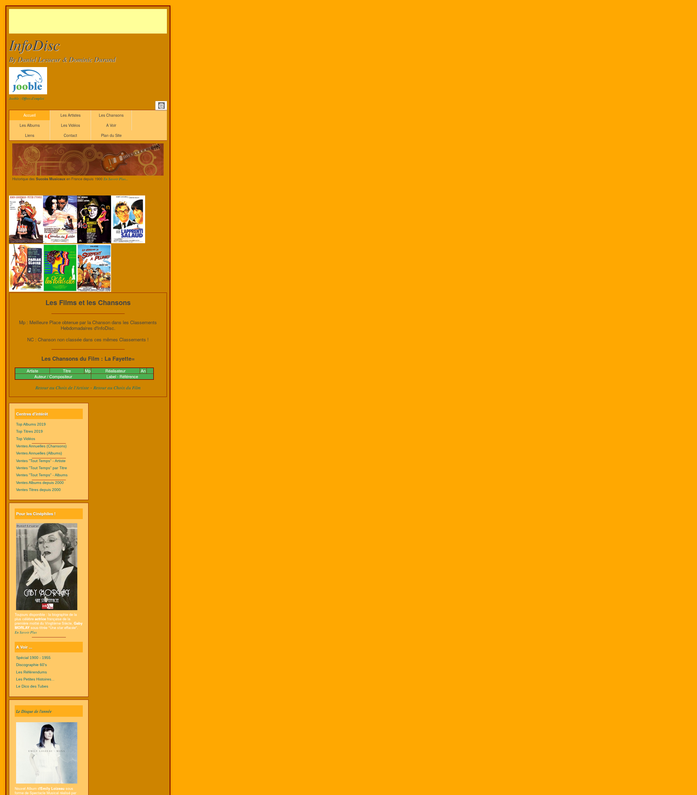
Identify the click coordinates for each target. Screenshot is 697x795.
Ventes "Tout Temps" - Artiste (41, 461)
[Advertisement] (108, 21)
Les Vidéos (70, 125)
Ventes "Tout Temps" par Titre (41, 468)
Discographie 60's (31, 665)
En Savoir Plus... (115, 178)
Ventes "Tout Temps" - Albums (42, 475)
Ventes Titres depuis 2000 (38, 490)
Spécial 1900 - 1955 (33, 658)
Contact (70, 135)
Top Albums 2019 (31, 424)
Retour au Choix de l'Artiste (62, 387)
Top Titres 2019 (29, 431)
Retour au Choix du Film (116, 387)
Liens (29, 135)
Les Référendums (31, 672)
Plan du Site (111, 135)
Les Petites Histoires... (35, 679)
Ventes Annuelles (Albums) (39, 453)
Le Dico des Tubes (32, 686)
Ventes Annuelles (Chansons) (41, 446)
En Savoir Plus (26, 632)
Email (161, 105)
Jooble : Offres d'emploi (26, 98)
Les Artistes (70, 115)
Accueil (29, 115)
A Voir (111, 125)
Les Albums (30, 125)
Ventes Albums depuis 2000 (40, 483)
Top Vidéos (25, 439)
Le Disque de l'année (34, 711)
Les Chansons (111, 115)
